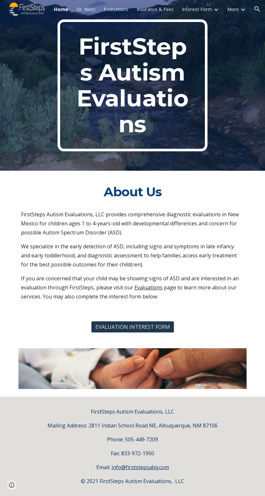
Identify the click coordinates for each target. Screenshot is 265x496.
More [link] (233, 9)
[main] (133, 85)
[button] (257, 9)
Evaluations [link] (116, 9)
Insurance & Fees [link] (155, 9)
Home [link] (61, 9)
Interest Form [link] (197, 9)
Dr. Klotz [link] (86, 9)
